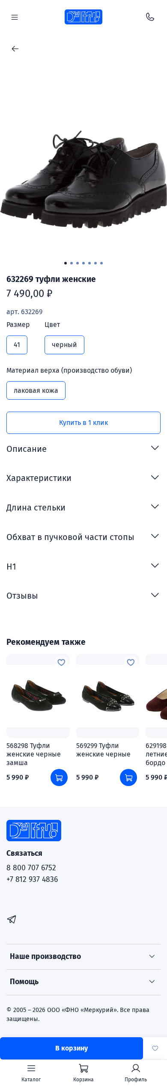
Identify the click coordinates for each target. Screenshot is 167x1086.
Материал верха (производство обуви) (69, 370)
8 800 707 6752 (31, 867)
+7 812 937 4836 (32, 879)
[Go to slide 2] (71, 263)
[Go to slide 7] (101, 263)
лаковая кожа (36, 390)
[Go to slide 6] (95, 263)
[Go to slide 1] (65, 263)
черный (64, 345)
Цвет (52, 324)
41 (17, 345)
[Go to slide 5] (89, 263)
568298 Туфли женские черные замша (33, 754)
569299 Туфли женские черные (103, 750)
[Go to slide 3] (77, 263)
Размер (18, 324)
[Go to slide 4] (83, 263)
